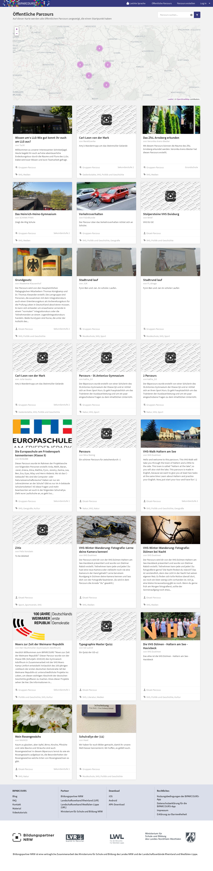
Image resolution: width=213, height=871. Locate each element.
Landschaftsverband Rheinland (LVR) (80, 800)
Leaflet (170, 99)
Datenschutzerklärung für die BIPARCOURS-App (172, 805)
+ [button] (17, 29)
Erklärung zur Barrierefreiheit (172, 814)
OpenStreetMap (183, 99)
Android (113, 800)
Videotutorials (19, 812)
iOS (110, 796)
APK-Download (116, 804)
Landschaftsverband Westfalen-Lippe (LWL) (80, 806)
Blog (14, 796)
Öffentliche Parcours (162, 3)
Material (16, 808)
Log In (203, 3)
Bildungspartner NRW (72, 796)
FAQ (14, 800)
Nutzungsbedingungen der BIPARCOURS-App (178, 798)
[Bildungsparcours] (26, 3)
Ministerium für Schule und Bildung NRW (82, 811)
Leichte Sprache (137, 3)
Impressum (162, 810)
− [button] (17, 33)
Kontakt (16, 804)
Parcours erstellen (186, 3)
